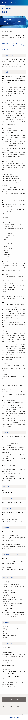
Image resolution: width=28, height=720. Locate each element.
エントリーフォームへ (16, 699)
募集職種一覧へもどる (12, 706)
